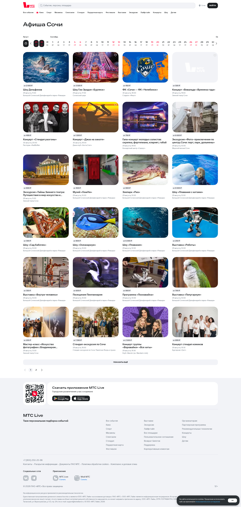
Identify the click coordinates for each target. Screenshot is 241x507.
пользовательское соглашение (208, 502)
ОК (232, 500)
